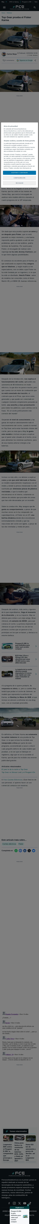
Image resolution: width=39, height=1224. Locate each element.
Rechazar (19, 183)
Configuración (19, 178)
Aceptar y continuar (19, 172)
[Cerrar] (28, 1205)
